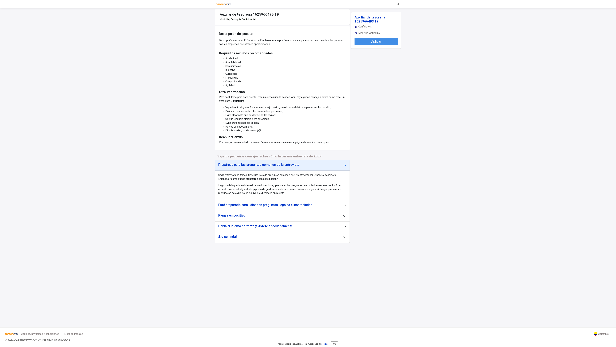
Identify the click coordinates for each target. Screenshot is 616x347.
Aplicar (376, 41)
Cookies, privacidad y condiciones (40, 333)
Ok (334, 343)
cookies (325, 343)
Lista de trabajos (73, 333)
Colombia (603, 333)
